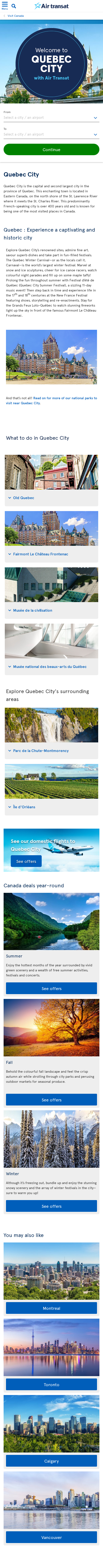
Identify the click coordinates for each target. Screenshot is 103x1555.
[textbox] (51, 116)
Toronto (51, 1384)
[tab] (51, 480)
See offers (26, 861)
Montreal (51, 1308)
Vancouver (51, 1537)
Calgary (51, 1461)
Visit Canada (16, 15)
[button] (51, 149)
